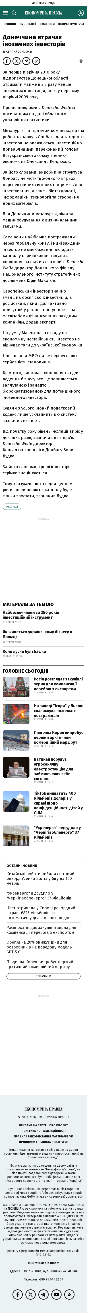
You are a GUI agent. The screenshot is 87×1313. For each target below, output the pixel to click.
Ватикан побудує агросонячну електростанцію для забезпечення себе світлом (53, 769)
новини (10, 24)
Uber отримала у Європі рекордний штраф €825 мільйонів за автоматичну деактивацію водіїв (40, 912)
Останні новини (21, 866)
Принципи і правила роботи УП (43, 1142)
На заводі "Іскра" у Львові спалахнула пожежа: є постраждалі (58, 710)
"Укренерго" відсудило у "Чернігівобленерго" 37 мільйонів (57, 832)
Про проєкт (58, 1125)
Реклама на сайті (32, 1125)
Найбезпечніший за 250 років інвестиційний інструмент (31, 615)
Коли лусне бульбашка (24, 651)
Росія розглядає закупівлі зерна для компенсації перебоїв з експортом (58, 684)
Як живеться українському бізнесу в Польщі (37, 634)
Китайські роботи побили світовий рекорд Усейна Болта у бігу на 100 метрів (40, 878)
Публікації (28, 24)
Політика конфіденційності (43, 1131)
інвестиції (12, 506)
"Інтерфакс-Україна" (60, 1169)
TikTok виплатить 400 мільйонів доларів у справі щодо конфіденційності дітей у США (58, 803)
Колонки (47, 24)
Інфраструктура (71, 24)
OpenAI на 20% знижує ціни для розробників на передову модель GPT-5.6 (39, 947)
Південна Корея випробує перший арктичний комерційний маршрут (58, 737)
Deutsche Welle (56, 107)
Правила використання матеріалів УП (43, 1136)
